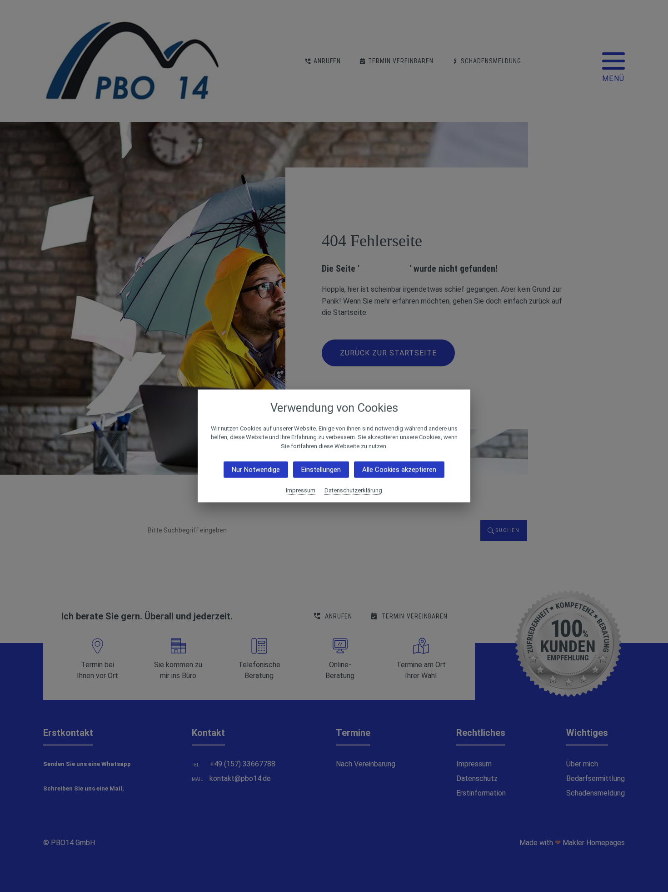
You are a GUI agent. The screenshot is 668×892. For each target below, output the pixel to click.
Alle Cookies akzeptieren (399, 470)
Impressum (300, 490)
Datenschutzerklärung (353, 490)
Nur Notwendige (256, 470)
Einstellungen (321, 470)
